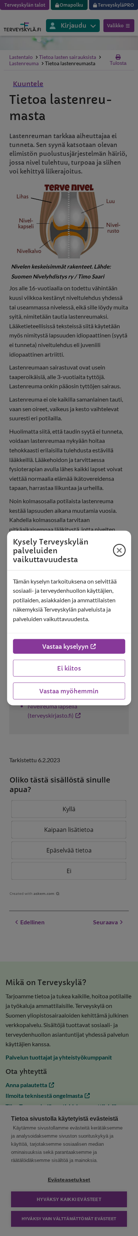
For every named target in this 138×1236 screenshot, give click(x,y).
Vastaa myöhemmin (69, 691)
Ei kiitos (69, 668)
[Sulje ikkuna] (119, 550)
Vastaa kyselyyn (65, 646)
